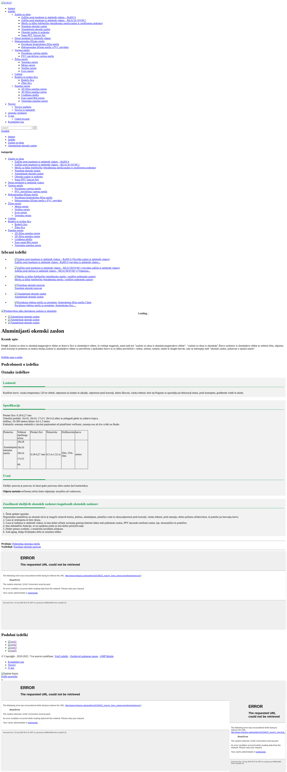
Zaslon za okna (23, 14)
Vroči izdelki (61, 656)
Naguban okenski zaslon (34, 26)
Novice (12, 104)
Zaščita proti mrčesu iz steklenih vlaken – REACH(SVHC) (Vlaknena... (52, 270)
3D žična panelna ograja (34, 92)
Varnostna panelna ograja (34, 101)
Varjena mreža (22, 50)
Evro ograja (27, 71)
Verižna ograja (28, 68)
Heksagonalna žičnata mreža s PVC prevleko (45, 47)
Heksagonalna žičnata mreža (30, 41)
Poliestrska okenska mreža (26, 543)
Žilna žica (26, 83)
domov (11, 8)
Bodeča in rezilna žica (26, 77)
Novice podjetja (23, 107)
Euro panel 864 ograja (33, 98)
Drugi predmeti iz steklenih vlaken (33, 38)
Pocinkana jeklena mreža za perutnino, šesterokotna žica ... (45, 305)
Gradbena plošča (30, 95)
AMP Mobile (107, 656)
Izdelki (11, 11)
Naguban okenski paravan (28, 288)
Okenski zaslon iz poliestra (35, 32)
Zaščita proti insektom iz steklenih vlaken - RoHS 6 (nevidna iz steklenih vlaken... (57, 262)
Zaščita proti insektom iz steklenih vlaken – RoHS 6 (48, 17)
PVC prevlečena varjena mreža (37, 56)
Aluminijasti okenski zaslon (35, 29)
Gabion (18, 74)
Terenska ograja (29, 62)
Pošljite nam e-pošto (11, 357)
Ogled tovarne (22, 118)
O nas (11, 115)
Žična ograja (21, 59)
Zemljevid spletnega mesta (84, 656)
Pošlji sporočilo (9, 676)
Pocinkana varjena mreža (34, 53)
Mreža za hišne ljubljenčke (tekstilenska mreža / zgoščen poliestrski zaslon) (54, 279)
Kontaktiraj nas (16, 121)
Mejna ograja (28, 65)
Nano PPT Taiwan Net (33, 35)
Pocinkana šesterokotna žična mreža (40, 44)
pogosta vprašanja (17, 112)
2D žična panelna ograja (34, 89)
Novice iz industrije (25, 110)
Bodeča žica (27, 80)
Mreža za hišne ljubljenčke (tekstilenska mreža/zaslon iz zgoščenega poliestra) (62, 23)
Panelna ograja (22, 86)
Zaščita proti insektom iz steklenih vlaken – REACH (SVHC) (53, 20)
